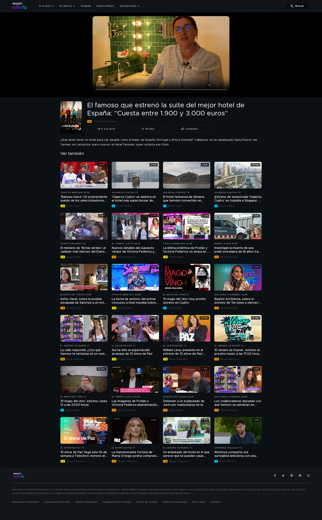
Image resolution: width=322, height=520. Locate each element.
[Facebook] (274, 475)
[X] (308, 475)
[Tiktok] (283, 475)
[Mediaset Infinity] (19, 6)
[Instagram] (300, 475)
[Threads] (291, 475)
